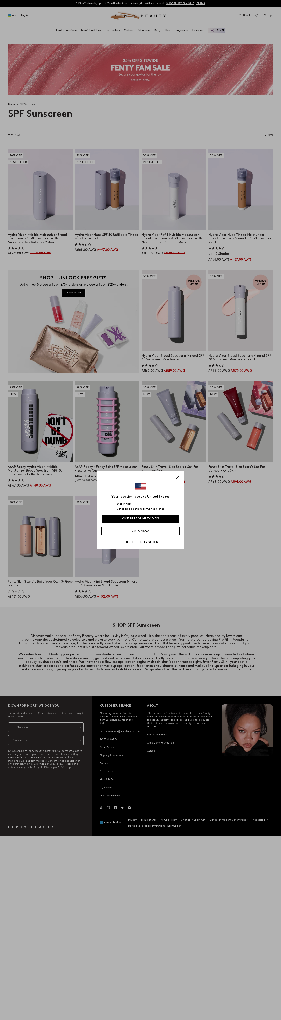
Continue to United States (140, 518)
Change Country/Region (140, 542)
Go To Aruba (140, 531)
